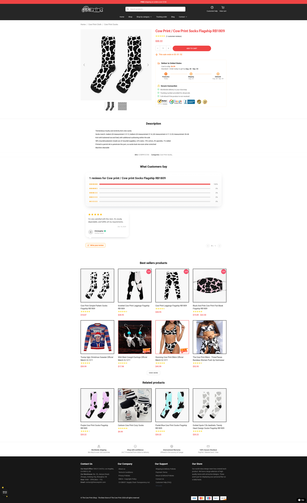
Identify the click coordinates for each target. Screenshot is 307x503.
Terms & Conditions (125, 472)
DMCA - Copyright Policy (127, 479)
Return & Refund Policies (165, 476)
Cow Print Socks (111, 24)
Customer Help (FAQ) (163, 482)
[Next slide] (147, 64)
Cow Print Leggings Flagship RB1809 (171, 306)
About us (121, 469)
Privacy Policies (124, 476)
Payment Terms (161, 472)
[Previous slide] (84, 64)
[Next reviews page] (219, 246)
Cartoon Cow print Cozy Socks (131, 425)
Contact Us (160, 479)
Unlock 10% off (5, 492)
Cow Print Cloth (94, 24)
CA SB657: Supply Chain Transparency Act (134, 482)
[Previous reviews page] (208, 246)
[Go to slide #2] (122, 106)
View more (153, 373)
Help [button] (302, 500)
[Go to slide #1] (110, 106)
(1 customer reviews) (174, 36)
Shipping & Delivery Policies (166, 469)
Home (83, 24)
